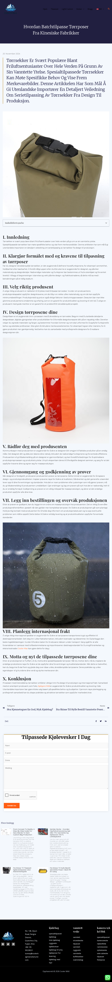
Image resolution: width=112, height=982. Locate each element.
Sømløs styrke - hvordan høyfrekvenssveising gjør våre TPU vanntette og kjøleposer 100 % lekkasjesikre (60, 832)
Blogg (90, 9)
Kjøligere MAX (44, 686)
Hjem (45, 9)
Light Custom (67, 9)
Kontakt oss (11, 806)
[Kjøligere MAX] (10, 9)
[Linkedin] (13, 944)
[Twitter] (8, 944)
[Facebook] (2, 944)
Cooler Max (23, 648)
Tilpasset (54, 9)
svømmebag (78, 960)
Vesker (79, 9)
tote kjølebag (54, 940)
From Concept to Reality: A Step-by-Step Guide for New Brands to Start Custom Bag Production (24, 832)
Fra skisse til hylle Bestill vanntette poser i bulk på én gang (60, 870)
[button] (106, 223)
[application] (83, 9)
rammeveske (102, 947)
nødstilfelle (101, 944)
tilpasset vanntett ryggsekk (77, 947)
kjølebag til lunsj (55, 950)
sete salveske (102, 953)
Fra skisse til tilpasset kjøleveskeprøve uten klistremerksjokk (22, 870)
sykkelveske (102, 950)
